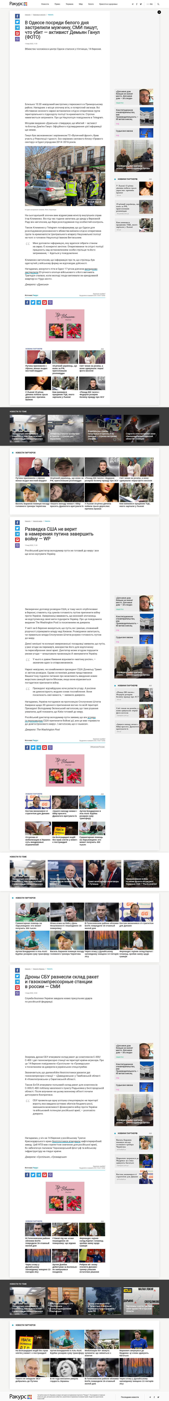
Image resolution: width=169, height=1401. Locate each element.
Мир (81, 4)
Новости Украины (38, 969)
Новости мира (37, 521)
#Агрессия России (97, 747)
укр (148, 4)
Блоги (91, 4)
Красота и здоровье (108, 4)
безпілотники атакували (66, 1242)
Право (57, 4)
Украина (69, 4)
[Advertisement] (65, 76)
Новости (45, 4)
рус (151, 4)
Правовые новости (39, 15)
